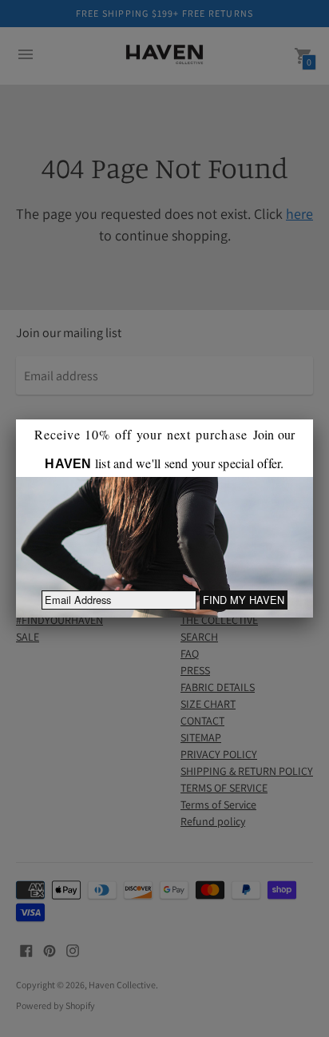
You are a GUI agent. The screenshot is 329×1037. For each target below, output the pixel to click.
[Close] (313, 419)
